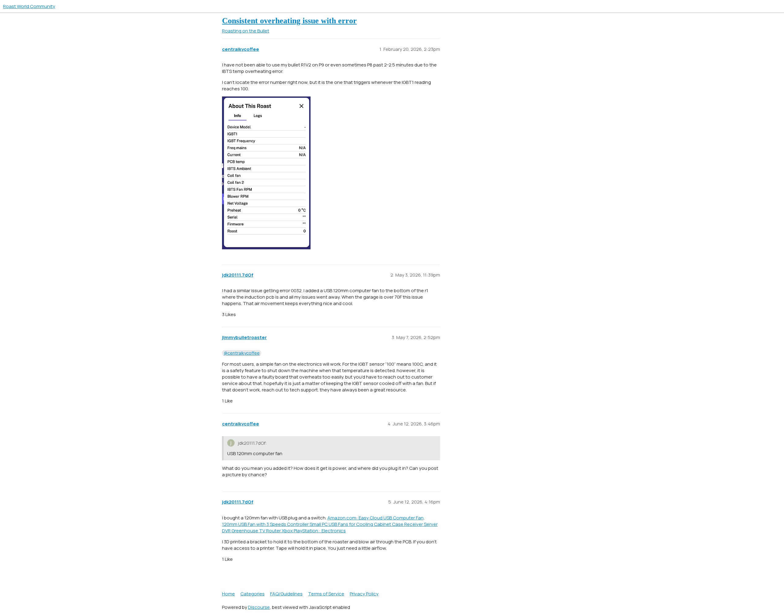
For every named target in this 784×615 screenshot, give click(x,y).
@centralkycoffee (242, 353)
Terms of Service (326, 593)
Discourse (259, 607)
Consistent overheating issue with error (289, 20)
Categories (252, 593)
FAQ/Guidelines (286, 593)
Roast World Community (29, 6)
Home (228, 593)
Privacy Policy (364, 593)
